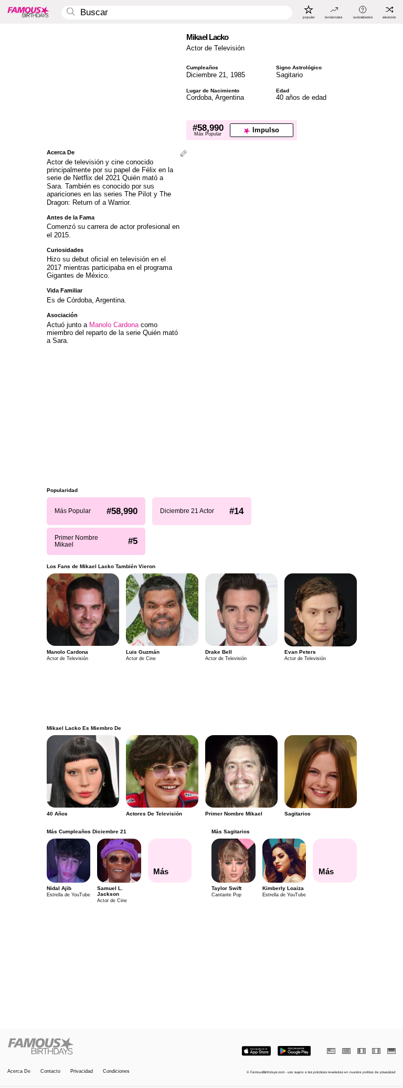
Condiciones (116, 1071)
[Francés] (361, 1051)
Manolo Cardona (114, 325)
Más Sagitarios (230, 831)
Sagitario (289, 75)
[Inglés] (331, 1051)
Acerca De (18, 1071)
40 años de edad (301, 97)
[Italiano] (376, 1051)
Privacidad (81, 1071)
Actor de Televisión (215, 48)
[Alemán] (391, 1051)
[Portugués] (346, 1051)
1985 (237, 75)
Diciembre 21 (206, 75)
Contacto (50, 1071)
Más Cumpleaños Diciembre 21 (86, 831)
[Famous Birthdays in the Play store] (294, 1051)
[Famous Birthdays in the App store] (256, 1051)
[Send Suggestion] (183, 154)
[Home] (102, 1046)
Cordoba (198, 97)
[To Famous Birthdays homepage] (28, 11)
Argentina (229, 97)
